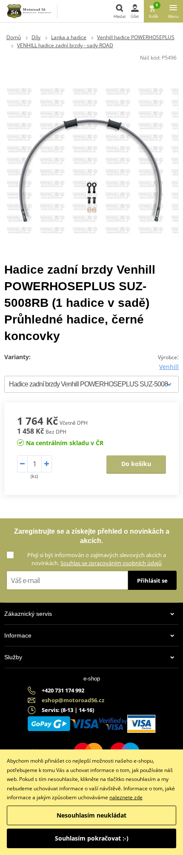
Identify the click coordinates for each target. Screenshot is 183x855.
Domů (13, 37)
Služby (13, 657)
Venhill (169, 367)
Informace (17, 635)
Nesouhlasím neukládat (91, 815)
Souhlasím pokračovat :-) (92, 838)
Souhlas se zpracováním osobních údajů (111, 563)
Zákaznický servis (28, 613)
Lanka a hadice (68, 37)
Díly (35, 37)
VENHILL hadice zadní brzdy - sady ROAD (65, 45)
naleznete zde (126, 797)
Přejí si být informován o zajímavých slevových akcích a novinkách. (96, 559)
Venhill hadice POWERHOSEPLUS (135, 37)
